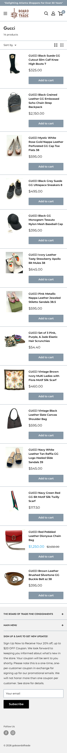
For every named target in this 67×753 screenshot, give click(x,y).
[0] (60, 13)
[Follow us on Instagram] (12, 732)
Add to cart (46, 80)
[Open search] (46, 13)
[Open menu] (5, 13)
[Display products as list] (56, 45)
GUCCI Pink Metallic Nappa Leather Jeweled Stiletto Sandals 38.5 (45, 298)
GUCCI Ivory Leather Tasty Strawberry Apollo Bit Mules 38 (45, 259)
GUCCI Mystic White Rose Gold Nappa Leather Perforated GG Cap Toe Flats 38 (46, 144)
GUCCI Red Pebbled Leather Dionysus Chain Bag (45, 536)
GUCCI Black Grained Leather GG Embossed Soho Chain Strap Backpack (44, 101)
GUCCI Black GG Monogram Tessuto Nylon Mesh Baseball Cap (46, 220)
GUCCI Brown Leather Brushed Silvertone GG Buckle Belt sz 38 (44, 575)
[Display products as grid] (61, 45)
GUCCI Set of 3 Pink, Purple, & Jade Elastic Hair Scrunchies (43, 337)
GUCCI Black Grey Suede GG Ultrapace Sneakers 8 (45, 183)
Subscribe (16, 704)
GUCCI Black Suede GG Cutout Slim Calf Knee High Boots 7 (44, 60)
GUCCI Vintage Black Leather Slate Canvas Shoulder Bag (43, 415)
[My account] (53, 13)
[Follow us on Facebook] (6, 732)
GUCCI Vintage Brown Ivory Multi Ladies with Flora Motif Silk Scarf (44, 376)
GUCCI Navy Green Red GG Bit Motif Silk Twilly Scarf (44, 497)
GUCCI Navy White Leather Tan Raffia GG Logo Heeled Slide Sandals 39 (43, 456)
